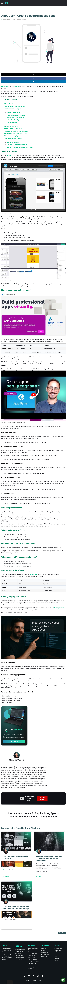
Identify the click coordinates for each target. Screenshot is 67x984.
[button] (33, 74)
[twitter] (38, 976)
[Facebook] (33, 976)
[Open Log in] (54, 3)
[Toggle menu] (6, 3)
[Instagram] (29, 976)
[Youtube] (24, 976)
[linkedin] (42, 976)
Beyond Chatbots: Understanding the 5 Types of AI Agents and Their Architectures (49, 858)
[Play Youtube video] (33, 394)
